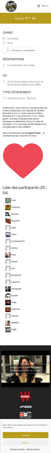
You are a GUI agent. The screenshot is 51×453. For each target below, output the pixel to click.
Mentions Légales (33, 449)
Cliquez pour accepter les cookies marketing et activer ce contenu (25, 369)
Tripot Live (31, 98)
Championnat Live (16, 98)
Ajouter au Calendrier (22, 50)
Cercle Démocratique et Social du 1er (25, 81)
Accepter (25, 435)
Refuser (25, 442)
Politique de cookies (17, 449)
